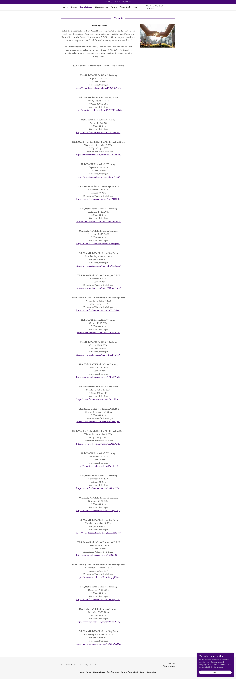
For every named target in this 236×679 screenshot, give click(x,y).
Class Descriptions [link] (101, 7)
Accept (215, 672)
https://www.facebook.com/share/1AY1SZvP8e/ (98, 310)
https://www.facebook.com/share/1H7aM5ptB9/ (98, 243)
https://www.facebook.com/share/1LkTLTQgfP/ (98, 355)
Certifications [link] (151, 672)
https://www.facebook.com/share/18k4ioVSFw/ (98, 621)
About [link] (65, 7)
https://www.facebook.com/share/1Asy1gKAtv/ (98, 577)
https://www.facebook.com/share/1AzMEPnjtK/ (98, 444)
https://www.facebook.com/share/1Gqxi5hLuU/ (98, 399)
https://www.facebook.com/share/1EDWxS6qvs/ (98, 266)
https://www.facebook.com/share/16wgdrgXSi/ (98, 466)
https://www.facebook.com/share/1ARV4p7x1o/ (98, 599)
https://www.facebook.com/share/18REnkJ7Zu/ (98, 488)
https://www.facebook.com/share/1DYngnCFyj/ (98, 510)
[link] (169, 666)
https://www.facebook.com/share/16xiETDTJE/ (98, 199)
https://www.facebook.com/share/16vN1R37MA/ (98, 221)
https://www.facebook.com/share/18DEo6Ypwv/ (98, 288)
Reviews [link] (114, 7)
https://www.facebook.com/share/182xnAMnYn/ (98, 532)
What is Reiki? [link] (125, 7)
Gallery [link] (142, 672)
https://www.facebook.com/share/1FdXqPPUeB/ (98, 377)
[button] (136, 7)
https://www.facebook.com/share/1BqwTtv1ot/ (98, 177)
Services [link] (74, 7)
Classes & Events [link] (86, 7)
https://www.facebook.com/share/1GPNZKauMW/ (98, 110)
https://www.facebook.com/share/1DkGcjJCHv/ (98, 555)
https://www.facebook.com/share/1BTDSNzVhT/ (98, 154)
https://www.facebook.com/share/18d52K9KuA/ (98, 132)
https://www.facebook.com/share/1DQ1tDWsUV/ (98, 644)
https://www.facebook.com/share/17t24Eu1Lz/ (98, 332)
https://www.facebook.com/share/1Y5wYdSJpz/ (98, 421)
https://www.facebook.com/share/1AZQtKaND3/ (98, 88)
